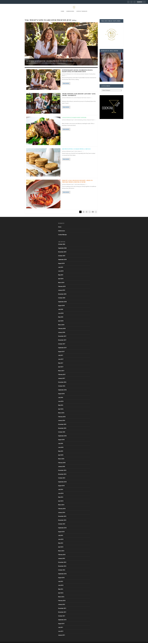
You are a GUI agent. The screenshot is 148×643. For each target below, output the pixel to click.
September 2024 (62, 248)
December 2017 (62, 336)
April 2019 (60, 278)
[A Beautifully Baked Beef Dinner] (43, 131)
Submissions (70, 11)
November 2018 (62, 294)
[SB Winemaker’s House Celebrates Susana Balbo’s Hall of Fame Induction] (43, 79)
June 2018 (60, 313)
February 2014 (61, 508)
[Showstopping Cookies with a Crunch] (43, 162)
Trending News (59, 63)
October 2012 (61, 570)
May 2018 (60, 317)
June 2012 (60, 585)
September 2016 (62, 389)
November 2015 (62, 428)
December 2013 (62, 516)
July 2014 (60, 489)
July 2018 (60, 309)
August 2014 (61, 485)
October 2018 (61, 297)
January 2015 (61, 466)
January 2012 (61, 604)
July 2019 (60, 267)
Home (62, 11)
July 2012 (60, 581)
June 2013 (60, 539)
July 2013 (60, 535)
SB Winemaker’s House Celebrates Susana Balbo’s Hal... (50, 61)
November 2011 (62, 612)
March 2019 (61, 282)
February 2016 (61, 416)
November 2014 (62, 474)
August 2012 (61, 577)
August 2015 (61, 439)
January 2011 (61, 635)
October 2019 (61, 255)
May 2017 (60, 363)
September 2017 (62, 347)
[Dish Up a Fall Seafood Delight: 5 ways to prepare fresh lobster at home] (43, 194)
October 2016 (61, 386)
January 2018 (61, 332)
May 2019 (60, 275)
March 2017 (61, 370)
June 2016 (60, 401)
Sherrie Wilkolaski (34, 63)
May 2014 (60, 497)
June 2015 (60, 447)
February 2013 (61, 554)
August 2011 (61, 623)
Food (92, 119)
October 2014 (61, 478)
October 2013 (61, 524)
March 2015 (61, 458)
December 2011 (62, 608)
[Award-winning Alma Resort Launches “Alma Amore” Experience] (43, 103)
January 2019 (61, 290)
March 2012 (61, 596)
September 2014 (62, 481)
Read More (66, 83)
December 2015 (62, 424)
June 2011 (60, 631)
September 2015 (62, 435)
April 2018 (60, 321)
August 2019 (61, 263)
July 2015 (60, 443)
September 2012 (62, 573)
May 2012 (60, 589)
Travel (88, 97)
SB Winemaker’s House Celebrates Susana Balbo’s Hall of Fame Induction (77, 70)
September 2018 (62, 301)
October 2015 (61, 432)
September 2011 (62, 619)
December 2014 (62, 470)
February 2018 (61, 328)
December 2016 (62, 382)
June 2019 (60, 271)
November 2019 (62, 252)
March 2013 (61, 550)
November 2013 (62, 520)
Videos (79, 151)
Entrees (84, 119)
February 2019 (61, 286)
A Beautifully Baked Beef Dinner (74, 117)
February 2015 (61, 462)
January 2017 (61, 378)
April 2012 (60, 593)
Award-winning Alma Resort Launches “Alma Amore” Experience (79, 94)
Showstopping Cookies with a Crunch (76, 149)
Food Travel (83, 97)
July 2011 (60, 627)
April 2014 (60, 501)
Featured (54, 63)
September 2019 (62, 259)
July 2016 (60, 397)
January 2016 (61, 420)
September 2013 (62, 527)
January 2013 (61, 558)
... (89, 211)
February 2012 (61, 600)
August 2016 (61, 393)
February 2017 (61, 374)
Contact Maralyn (81, 11)
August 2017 (61, 351)
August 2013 (61, 531)
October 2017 (61, 344)
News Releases (81, 184)
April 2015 (60, 455)
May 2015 (60, 451)
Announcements (48, 63)
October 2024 (61, 244)
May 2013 (60, 543)
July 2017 (60, 355)
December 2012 (62, 562)
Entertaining (80, 119)
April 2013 (60, 547)
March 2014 (61, 504)
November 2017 (62, 340)
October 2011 (61, 616)
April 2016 (60, 409)
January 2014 (61, 512)
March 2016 (61, 412)
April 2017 (60, 366)
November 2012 (62, 566)
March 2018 (61, 324)
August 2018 (61, 305)
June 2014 (60, 493)
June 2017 (60, 359)
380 (93, 211)
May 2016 (60, 405)
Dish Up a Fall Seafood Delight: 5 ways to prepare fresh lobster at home (77, 181)
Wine (64, 63)
